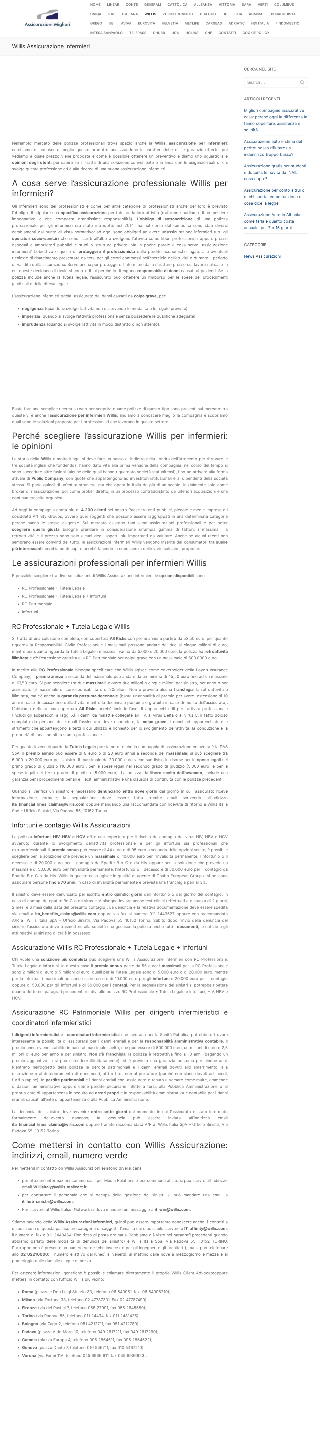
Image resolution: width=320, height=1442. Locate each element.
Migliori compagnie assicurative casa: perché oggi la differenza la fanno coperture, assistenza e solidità (275, 120)
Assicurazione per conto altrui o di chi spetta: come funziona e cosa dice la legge (274, 197)
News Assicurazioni (262, 256)
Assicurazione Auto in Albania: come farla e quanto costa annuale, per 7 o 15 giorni (272, 221)
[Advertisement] (120, 103)
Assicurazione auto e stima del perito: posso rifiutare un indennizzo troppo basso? (273, 148)
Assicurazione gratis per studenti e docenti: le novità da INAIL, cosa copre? (275, 172)
